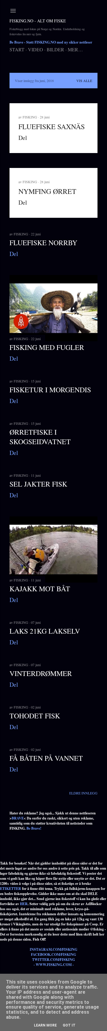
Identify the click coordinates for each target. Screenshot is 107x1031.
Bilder (55, 49)
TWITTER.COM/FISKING (53, 959)
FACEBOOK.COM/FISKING (53, 954)
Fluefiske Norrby (43, 242)
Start (17, 49)
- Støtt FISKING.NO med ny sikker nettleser (51, 42)
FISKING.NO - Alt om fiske (38, 21)
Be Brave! (33, 828)
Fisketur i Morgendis (50, 389)
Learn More (45, 1025)
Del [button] (22, 138)
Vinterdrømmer (41, 673)
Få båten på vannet (46, 758)
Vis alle (84, 80)
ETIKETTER (10, 888)
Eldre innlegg (83, 793)
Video (35, 49)
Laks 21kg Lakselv (45, 631)
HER (24, 903)
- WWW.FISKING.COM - (54, 964)
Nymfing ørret (47, 191)
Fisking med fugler (47, 347)
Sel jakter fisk (38, 484)
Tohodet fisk (35, 715)
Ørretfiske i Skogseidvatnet (40, 436)
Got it (69, 1025)
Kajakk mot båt (40, 588)
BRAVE (18, 818)
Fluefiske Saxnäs (51, 126)
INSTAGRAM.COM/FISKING (53, 949)
